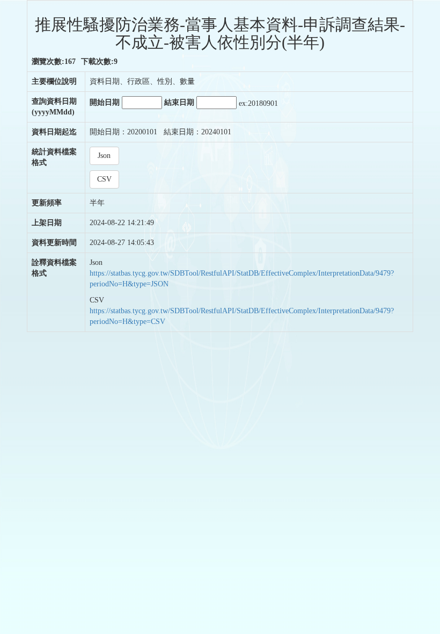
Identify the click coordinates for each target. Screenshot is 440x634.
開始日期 (106, 102)
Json (104, 156)
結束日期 (180, 102)
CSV (104, 179)
